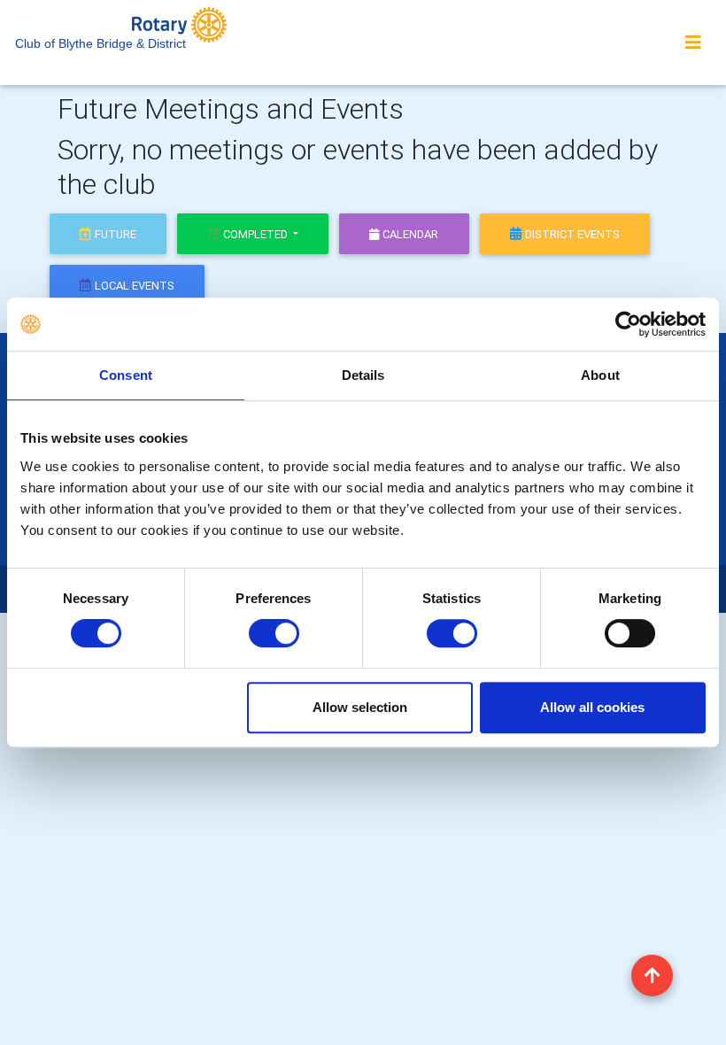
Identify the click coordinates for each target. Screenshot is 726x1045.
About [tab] (600, 375)
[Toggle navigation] (693, 42)
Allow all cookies (592, 707)
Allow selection (360, 707)
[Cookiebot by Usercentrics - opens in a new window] (628, 324)
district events (572, 234)
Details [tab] (363, 375)
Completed (256, 234)
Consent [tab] (125, 375)
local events (134, 285)
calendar (410, 234)
